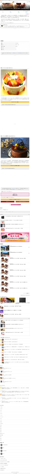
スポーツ (1, 413)
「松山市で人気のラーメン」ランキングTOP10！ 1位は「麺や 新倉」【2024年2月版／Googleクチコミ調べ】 (16, 354)
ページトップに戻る (15, 473)
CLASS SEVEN (4, 450)
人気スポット (1, 423)
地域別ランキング (6, 209)
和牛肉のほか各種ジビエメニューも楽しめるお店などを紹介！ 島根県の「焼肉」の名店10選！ (14, 359)
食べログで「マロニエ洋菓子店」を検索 (15, 165)
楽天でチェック (8, 201)
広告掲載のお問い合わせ (3, 468)
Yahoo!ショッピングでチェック (22, 201)
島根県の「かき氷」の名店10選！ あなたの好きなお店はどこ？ (11, 341)
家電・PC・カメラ (2, 433)
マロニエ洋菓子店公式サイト (4, 158)
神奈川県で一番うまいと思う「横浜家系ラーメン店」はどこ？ (9, 378)
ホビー (1, 418)
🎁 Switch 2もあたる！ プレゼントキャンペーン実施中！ (5, 0)
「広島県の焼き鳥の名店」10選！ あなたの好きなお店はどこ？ (11, 339)
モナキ (3, 453)
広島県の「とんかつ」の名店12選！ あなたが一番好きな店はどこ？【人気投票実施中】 (13, 344)
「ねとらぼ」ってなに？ (3, 458)
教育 (0, 436)
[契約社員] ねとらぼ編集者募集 (3, 463)
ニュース (1, 415)
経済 (0, 438)
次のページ (18, 204)
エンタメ (1, 408)
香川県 (1, 7)
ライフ (1, 420)
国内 (0, 428)
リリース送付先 (2, 466)
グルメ (2, 209)
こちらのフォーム (13, 188)
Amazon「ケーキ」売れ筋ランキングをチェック (15, 199)
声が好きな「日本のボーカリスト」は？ (7, 368)
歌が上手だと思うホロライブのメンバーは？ (7, 371)
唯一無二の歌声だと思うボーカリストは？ (7, 381)
